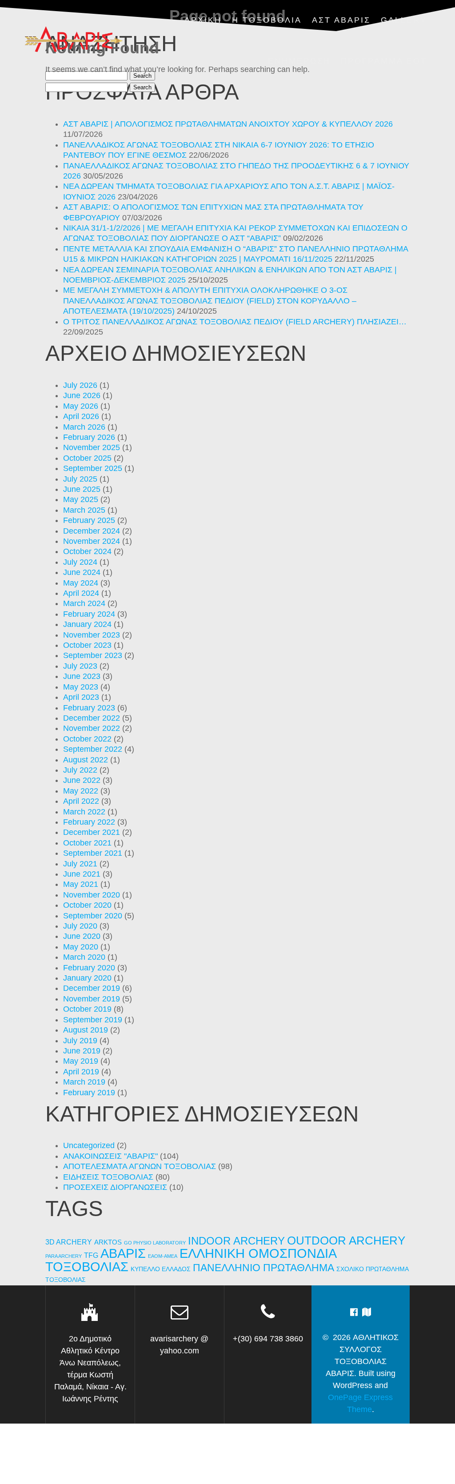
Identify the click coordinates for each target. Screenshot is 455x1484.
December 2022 (91, 718)
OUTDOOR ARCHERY (346, 1240)
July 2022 (80, 770)
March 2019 (84, 1081)
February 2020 (89, 967)
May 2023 (80, 686)
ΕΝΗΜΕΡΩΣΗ (299, 60)
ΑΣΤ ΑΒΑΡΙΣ (341, 20)
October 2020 (87, 905)
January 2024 (87, 624)
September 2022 (92, 749)
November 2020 (91, 894)
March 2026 (84, 427)
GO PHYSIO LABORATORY (155, 1242)
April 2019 (81, 1071)
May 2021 (80, 884)
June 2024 (81, 572)
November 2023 (91, 634)
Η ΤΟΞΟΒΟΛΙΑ (267, 20)
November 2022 (91, 728)
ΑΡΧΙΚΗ (203, 20)
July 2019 (80, 1040)
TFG (91, 1255)
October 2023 (87, 645)
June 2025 (81, 489)
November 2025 (91, 447)
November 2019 (91, 998)
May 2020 (80, 946)
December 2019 (91, 988)
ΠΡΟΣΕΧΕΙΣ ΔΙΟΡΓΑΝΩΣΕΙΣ (115, 1187)
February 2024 (89, 614)
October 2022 (87, 738)
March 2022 (84, 811)
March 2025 (84, 510)
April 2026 (81, 416)
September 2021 (92, 853)
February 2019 (89, 1092)
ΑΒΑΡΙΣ (123, 1253)
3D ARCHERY (68, 1242)
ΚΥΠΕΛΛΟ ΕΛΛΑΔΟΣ (161, 1269)
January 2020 (87, 977)
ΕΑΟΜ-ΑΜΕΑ (162, 1256)
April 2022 (81, 801)
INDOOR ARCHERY (236, 1241)
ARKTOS (108, 1242)
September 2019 (92, 1019)
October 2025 (87, 458)
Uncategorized (89, 1145)
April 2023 (81, 697)
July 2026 (80, 385)
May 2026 (80, 406)
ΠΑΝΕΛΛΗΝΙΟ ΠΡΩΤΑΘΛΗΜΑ (263, 1267)
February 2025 (89, 520)
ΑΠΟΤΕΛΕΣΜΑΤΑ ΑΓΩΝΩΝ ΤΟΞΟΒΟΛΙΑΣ (139, 1166)
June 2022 (81, 780)
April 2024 (81, 593)
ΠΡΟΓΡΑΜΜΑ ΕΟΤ (384, 60)
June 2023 (81, 676)
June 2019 (81, 1050)
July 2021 (80, 863)
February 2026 (89, 437)
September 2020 (92, 915)
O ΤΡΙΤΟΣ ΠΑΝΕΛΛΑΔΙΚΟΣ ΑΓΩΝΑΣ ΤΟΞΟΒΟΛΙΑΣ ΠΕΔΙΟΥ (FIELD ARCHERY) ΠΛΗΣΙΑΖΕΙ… (235, 321)
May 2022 (80, 790)
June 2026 (81, 395)
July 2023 (80, 666)
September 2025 (92, 468)
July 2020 (80, 926)
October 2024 (87, 551)
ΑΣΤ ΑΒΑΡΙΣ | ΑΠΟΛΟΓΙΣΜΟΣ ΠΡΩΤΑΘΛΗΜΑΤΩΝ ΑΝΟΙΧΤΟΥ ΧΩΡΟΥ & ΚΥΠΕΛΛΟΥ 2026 (228, 124)
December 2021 (91, 832)
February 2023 (89, 707)
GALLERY (404, 20)
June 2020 (81, 936)
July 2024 (80, 562)
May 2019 (80, 1061)
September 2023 (92, 655)
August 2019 (85, 1029)
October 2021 (87, 842)
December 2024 (91, 531)
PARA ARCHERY (63, 1256)
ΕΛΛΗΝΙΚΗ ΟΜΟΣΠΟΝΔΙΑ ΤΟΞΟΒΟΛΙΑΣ (190, 1259)
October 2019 (87, 1009)
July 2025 (80, 479)
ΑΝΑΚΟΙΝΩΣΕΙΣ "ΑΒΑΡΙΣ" (110, 1156)
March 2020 (84, 957)
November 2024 (91, 541)
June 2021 (81, 874)
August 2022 (85, 759)
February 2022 (89, 822)
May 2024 (80, 582)
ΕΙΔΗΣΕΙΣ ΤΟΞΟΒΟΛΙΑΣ (108, 1177)
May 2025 (80, 499)
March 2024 (84, 603)
